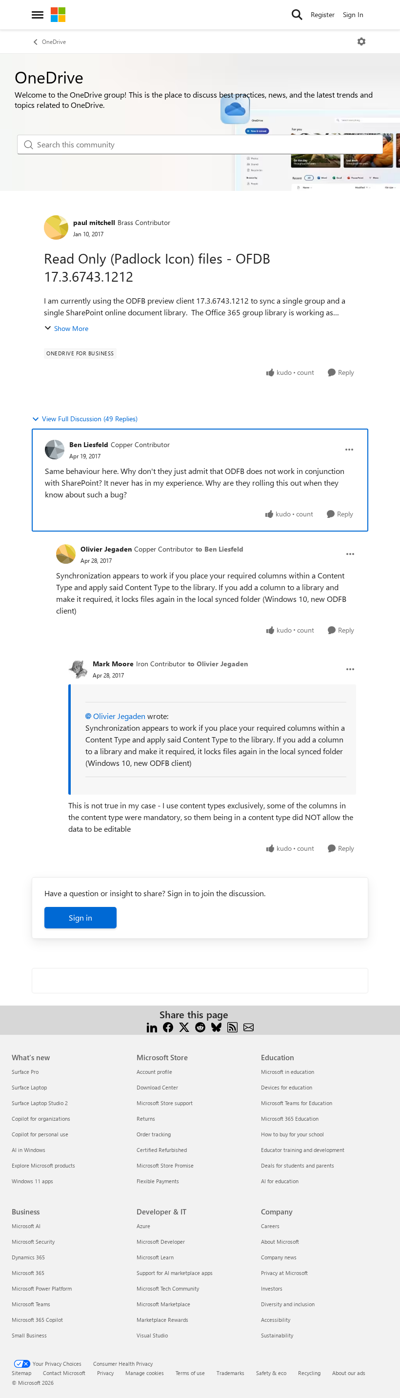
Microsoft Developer (161, 1241)
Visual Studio (152, 1335)
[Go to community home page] (58, 14)
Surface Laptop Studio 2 (40, 1103)
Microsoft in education (287, 1071)
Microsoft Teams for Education (296, 1103)
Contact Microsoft (64, 1373)
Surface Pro (25, 1071)
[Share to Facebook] (168, 1026)
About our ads (348, 1373)
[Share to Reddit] (200, 1026)
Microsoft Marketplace (163, 1304)
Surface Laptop (29, 1087)
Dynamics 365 (28, 1257)
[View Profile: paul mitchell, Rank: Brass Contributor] (56, 227)
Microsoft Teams (31, 1304)
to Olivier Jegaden (218, 663)
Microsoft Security (33, 1241)
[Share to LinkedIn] (152, 1026)
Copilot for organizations (41, 1118)
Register (323, 14)
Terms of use (190, 1373)
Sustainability (277, 1335)
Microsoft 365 (28, 1272)
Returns (146, 1118)
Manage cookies (144, 1373)
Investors (271, 1288)
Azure (143, 1226)
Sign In (353, 14)
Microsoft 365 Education (290, 1118)
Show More (71, 328)
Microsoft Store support (165, 1103)
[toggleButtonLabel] (361, 41)
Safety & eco (271, 1373)
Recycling (309, 1373)
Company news (279, 1257)
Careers (270, 1226)
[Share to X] (184, 1026)
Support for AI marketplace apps (175, 1272)
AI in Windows (28, 1149)
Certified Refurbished (162, 1149)
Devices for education (286, 1087)
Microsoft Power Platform (42, 1288)
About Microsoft (280, 1241)
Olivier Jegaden (106, 549)
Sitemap (21, 1373)
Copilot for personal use (40, 1134)
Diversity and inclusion (288, 1304)
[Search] (297, 15)
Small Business (29, 1335)
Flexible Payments (158, 1181)
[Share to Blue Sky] (216, 1026)
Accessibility (275, 1319)
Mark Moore (113, 663)
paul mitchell (94, 222)
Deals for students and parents (297, 1165)
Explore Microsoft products (43, 1165)
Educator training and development (302, 1149)
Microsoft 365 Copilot (37, 1319)
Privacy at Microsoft (284, 1272)
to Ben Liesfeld (219, 549)
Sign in (80, 917)
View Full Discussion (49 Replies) (90, 418)
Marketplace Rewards (162, 1319)
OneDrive (54, 41)
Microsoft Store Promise (165, 1165)
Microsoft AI (26, 1226)
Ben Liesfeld (88, 444)
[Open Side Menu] (37, 14)
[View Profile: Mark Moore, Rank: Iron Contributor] (78, 669)
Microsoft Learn (155, 1257)
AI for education (280, 1181)
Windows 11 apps (32, 1181)
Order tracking (154, 1134)
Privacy (105, 1373)
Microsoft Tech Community (168, 1288)
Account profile (154, 1071)
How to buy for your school (292, 1134)
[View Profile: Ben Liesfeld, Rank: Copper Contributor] (54, 449)
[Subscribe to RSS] (232, 1026)
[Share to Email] (248, 1026)
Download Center (157, 1087)
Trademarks (230, 1373)
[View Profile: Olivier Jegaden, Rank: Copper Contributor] (66, 554)
